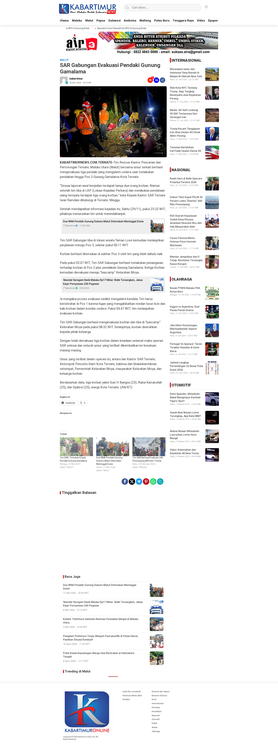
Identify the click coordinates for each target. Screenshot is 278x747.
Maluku (77, 20)
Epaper (213, 20)
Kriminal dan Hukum (161, 691)
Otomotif (156, 719)
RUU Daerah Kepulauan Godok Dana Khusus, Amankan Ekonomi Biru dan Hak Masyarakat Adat (186, 221)
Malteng (145, 20)
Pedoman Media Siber (132, 695)
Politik (154, 723)
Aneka (154, 727)
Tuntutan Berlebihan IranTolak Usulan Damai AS (185, 149)
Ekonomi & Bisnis (159, 695)
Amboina (130, 20)
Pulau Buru (162, 20)
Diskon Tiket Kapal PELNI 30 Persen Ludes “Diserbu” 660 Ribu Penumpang (186, 200)
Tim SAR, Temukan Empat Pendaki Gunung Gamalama (73, 459)
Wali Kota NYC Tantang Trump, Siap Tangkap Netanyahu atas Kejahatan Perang (185, 93)
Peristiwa (156, 707)
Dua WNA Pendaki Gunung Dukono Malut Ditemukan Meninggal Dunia (103, 221)
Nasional (156, 715)
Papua (100, 20)
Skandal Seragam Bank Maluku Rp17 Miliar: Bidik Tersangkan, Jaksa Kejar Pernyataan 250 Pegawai (103, 282)
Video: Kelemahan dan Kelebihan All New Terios (184, 451)
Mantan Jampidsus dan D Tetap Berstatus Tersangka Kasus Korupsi (186, 260)
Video (201, 20)
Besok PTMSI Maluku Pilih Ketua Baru (185, 290)
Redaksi (126, 699)
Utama (64, 20)
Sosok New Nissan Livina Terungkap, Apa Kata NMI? (185, 414)
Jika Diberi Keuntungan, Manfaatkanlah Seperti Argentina (184, 329)
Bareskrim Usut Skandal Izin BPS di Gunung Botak (114, 28)
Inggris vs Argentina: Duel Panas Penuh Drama (184, 308)
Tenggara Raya (183, 20)
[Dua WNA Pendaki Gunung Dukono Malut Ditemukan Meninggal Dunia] (112, 446)
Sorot (154, 699)
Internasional (157, 703)
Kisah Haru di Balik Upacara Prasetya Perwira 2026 (186, 180)
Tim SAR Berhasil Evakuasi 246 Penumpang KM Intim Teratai (147, 459)
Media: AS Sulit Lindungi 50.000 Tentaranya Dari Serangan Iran (184, 113)
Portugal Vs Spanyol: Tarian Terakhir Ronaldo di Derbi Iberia (186, 347)
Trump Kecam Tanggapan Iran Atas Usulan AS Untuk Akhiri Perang (185, 132)
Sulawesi (114, 20)
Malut (89, 20)
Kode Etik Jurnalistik (132, 691)
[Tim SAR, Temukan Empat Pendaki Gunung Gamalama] (76, 446)
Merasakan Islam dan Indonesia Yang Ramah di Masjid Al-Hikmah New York (186, 72)
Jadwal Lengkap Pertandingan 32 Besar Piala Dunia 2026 (186, 366)
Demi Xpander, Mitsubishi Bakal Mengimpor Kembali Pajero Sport (185, 397)
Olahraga (156, 731)
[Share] (162, 80)
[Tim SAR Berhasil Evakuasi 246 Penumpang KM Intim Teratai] (149, 446)
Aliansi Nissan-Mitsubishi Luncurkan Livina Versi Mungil (184, 434)
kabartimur (76, 79)
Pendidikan (157, 711)
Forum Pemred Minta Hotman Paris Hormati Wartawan (183, 241)
